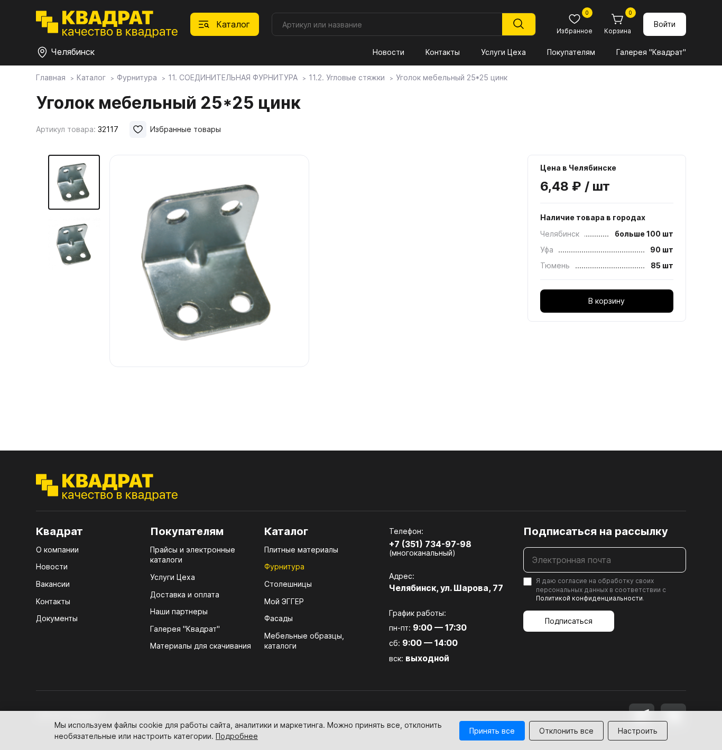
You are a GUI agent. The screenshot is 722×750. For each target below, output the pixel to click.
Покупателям (571, 52)
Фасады (278, 618)
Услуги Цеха (503, 52)
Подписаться (569, 620)
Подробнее (237, 736)
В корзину (606, 300)
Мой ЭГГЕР (284, 601)
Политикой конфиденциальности (589, 598)
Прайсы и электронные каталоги (192, 555)
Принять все (492, 730)
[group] (209, 287)
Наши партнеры (179, 611)
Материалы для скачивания (200, 645)
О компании (57, 549)
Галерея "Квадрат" (651, 52)
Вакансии (53, 583)
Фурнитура (284, 566)
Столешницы (288, 583)
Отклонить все (566, 730)
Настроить (638, 730)
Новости (388, 52)
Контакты (442, 52)
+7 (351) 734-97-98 (430, 544)
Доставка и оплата (184, 594)
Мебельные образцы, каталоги (304, 641)
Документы (57, 618)
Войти (664, 24)
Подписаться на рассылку (595, 531)
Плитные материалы (301, 549)
